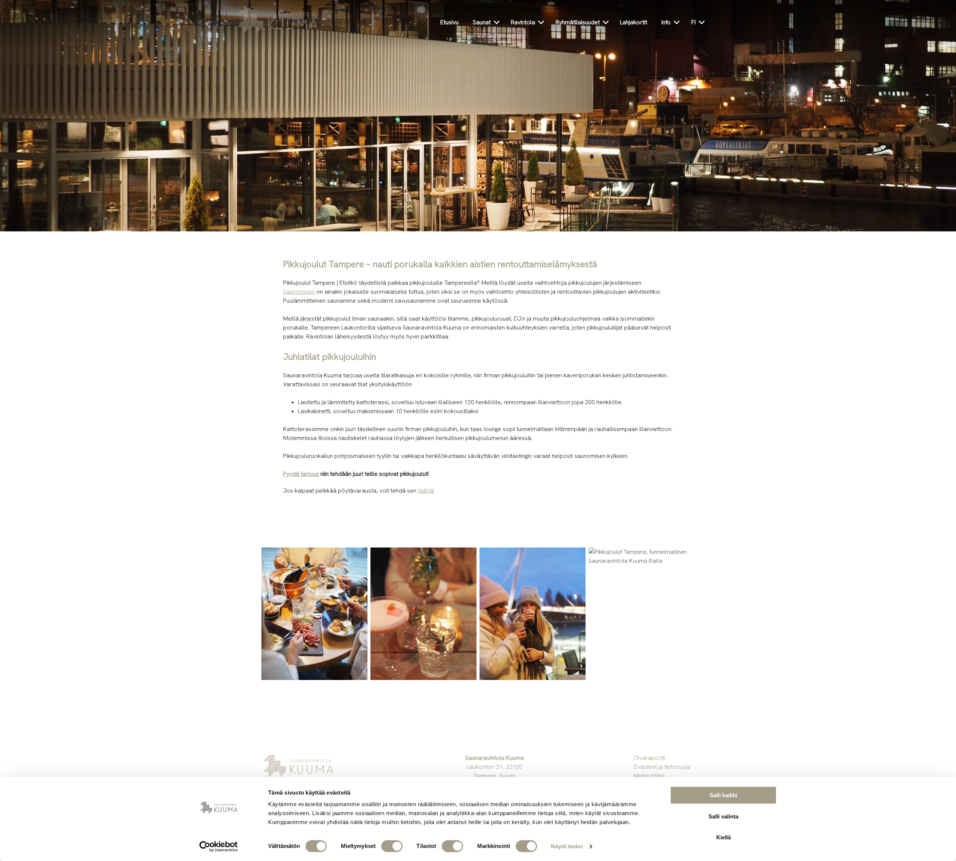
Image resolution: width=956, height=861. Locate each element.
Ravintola (523, 22)
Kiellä (723, 837)
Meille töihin (649, 776)
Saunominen (299, 292)
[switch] (392, 846)
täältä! (426, 491)
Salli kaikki (723, 795)
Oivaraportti (649, 758)
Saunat (482, 22)
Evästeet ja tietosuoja (662, 767)
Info (666, 22)
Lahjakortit (633, 22)
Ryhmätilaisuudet (578, 22)
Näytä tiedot (567, 846)
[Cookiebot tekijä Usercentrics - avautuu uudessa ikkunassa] (218, 846)
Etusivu (449, 22)
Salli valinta (723, 816)
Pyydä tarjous (301, 474)
